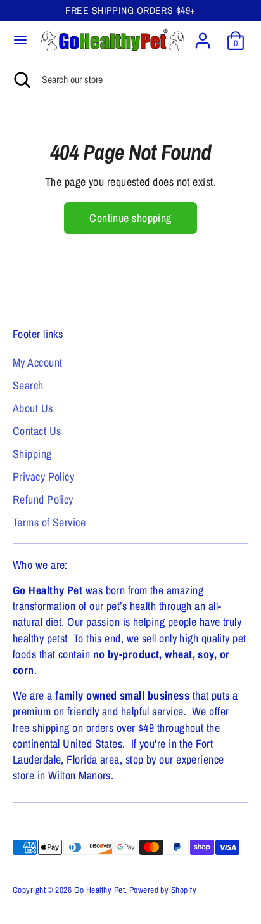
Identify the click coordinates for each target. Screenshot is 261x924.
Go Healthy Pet (99, 889)
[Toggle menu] (20, 40)
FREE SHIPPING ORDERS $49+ (130, 10)
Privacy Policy (43, 477)
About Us (33, 408)
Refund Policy (43, 499)
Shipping (32, 454)
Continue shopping (130, 218)
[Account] (202, 36)
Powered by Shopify (162, 889)
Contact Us (37, 431)
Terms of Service (49, 522)
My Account (38, 362)
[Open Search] (21, 79)
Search (28, 385)
